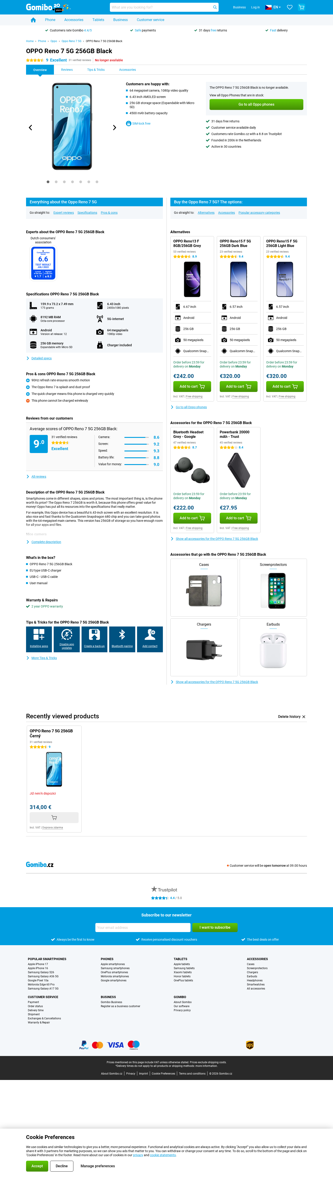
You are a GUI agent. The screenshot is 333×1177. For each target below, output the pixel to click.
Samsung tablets (184, 968)
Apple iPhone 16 (38, 968)
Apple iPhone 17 (38, 964)
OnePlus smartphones (114, 972)
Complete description (46, 542)
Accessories (73, 20)
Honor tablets (182, 976)
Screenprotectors (257, 968)
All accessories (256, 988)
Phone (50, 20)
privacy (138, 1155)
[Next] (114, 127)
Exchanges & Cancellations (44, 1018)
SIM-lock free (141, 123)
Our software (181, 1006)
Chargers (252, 972)
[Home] (33, 19)
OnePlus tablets (183, 980)
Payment (33, 1002)
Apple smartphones (113, 964)
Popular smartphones (47, 959)
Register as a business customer (120, 1006)
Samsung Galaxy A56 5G (43, 976)
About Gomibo (183, 1002)
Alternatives (206, 212)
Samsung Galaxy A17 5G (43, 988)
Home (30, 41)
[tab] (48, 181)
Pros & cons (109, 212)
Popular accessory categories (259, 212)
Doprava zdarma (52, 827)
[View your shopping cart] (301, 7)
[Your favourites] (289, 7)
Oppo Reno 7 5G (71, 41)
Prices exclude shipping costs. (208, 1062)
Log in (255, 7)
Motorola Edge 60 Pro (41, 984)
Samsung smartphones (115, 968)
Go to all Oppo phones (191, 407)
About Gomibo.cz (111, 1073)
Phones (107, 959)
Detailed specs (41, 358)
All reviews (38, 476)
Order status (35, 1006)
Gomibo (180, 997)
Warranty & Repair (39, 1022)
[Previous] (30, 127)
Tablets (98, 20)
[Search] (215, 7)
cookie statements (163, 1155)
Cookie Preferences (163, 1073)
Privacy (130, 1073)
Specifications (87, 212)
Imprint (143, 1073)
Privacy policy (182, 1010)
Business (120, 20)
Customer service (150, 20)
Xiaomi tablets (183, 972)
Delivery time (35, 1010)
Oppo (54, 41)
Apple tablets (182, 964)
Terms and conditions (192, 1073)
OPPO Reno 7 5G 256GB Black (104, 41)
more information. (206, 1066)
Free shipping (194, 396)
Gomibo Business (111, 1002)
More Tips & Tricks (44, 658)
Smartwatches (256, 984)
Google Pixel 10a (38, 980)
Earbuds (252, 976)
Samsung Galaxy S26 (41, 972)
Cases (250, 964)
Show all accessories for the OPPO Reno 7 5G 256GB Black (217, 539)
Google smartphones (113, 980)
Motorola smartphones (115, 976)
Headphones (255, 980)
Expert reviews (63, 212)
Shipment (34, 1014)
